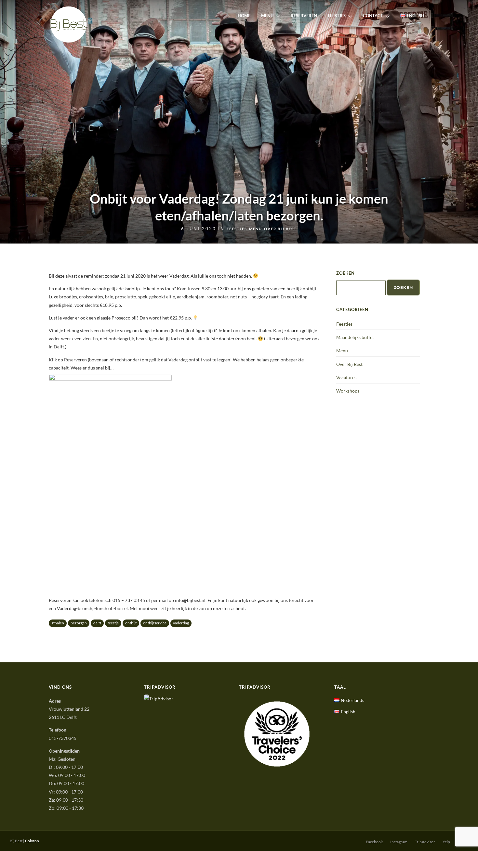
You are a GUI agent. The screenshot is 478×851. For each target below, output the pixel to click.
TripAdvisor (425, 841)
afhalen (57, 622)
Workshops (347, 391)
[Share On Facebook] (17, 837)
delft (97, 622)
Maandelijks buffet (355, 337)
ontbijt (131, 622)
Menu (267, 15)
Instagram (398, 841)
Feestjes (337, 15)
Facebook (374, 841)
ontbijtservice (154, 622)
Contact (373, 15)
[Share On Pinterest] (35, 837)
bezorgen (79, 622)
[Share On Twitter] (26, 837)
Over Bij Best (280, 229)
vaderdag (181, 622)
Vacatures (346, 377)
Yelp (446, 841)
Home (244, 15)
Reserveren (304, 15)
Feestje (113, 622)
